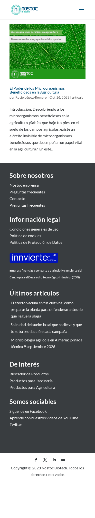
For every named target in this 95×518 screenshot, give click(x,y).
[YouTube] (63, 460)
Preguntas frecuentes (27, 192)
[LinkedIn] (54, 460)
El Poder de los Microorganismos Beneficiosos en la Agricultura (37, 90)
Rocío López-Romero (31, 97)
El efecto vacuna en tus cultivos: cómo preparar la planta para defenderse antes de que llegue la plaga (47, 309)
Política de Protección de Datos (36, 242)
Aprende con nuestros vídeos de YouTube (44, 417)
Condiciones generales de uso (34, 229)
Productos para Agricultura (32, 387)
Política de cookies (25, 235)
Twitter (16, 424)
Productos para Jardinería (31, 380)
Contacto (17, 198)
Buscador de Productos (29, 373)
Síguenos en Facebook (28, 411)
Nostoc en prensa (24, 185)
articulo (78, 97)
